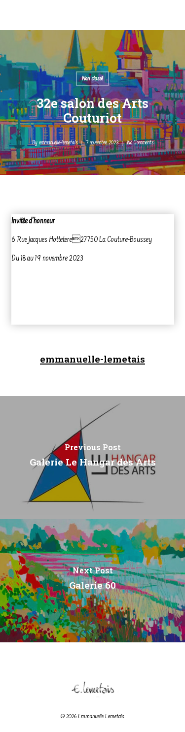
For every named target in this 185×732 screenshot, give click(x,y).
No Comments (140, 143)
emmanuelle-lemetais (58, 143)
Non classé (92, 78)
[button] (170, 26)
